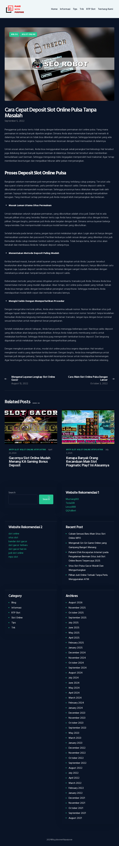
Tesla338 (70, 503)
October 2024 (76, 663)
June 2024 (74, 683)
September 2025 (77, 618)
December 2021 (77, 798)
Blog (15, 34)
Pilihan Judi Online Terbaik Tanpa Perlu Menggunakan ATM (88, 577)
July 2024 (74, 678)
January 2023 (75, 743)
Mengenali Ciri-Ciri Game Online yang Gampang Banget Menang (88, 545)
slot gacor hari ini (17, 549)
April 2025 (74, 638)
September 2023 (77, 728)
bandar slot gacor (18, 541)
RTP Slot (14, 450)
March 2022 (75, 783)
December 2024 (77, 653)
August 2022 (75, 768)
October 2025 (76, 613)
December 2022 (77, 748)
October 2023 (76, 723)
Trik (44, 450)
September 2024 (78, 668)
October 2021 (76, 808)
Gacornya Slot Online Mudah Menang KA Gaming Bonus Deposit (29, 461)
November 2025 (77, 608)
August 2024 (76, 673)
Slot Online (29, 34)
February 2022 (76, 788)
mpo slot (13, 557)
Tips (37, 450)
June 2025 (74, 628)
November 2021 (77, 803)
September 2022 (77, 763)
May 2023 (74, 733)
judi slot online (16, 553)
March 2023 (75, 738)
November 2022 (77, 753)
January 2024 (76, 708)
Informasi (16, 608)
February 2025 (76, 643)
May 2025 (74, 633)
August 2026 (75, 603)
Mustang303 (72, 499)
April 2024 (74, 693)
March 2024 (75, 698)
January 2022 (76, 793)
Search (12, 493)
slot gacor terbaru (18, 545)
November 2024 (77, 658)
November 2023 (77, 718)
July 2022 (74, 773)
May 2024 (74, 688)
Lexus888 (71, 507)
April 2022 (74, 778)
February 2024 (76, 703)
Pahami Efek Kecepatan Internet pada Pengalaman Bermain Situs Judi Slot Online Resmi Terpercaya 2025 (88, 556)
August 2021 (75, 818)
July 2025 (74, 623)
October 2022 (76, 758)
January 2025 (76, 648)
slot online (14, 534)
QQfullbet (71, 511)
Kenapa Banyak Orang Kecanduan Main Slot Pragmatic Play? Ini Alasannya (87, 461)
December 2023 (77, 713)
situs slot (13, 537)
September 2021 (77, 813)
